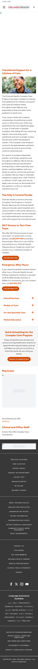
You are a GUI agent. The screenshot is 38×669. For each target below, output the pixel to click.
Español (28, 617)
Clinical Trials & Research (19, 568)
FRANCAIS (9, 606)
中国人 (15, 603)
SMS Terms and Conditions (19, 641)
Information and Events (19, 520)
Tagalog (11, 621)
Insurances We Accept (19, 511)
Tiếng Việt (26, 621)
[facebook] (11, 584)
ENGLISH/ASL (24, 603)
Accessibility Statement (19, 645)
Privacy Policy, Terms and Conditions (19, 636)
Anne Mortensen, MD (11, 419)
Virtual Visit (18, 477)
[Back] (4, 7)
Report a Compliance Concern (19, 650)
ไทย (18, 621)
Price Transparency (19, 533)
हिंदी (6, 614)
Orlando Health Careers (19, 559)
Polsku (29, 614)
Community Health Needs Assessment (19, 529)
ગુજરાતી (7, 610)
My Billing (19, 486)
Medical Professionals (19, 563)
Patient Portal (19, 468)
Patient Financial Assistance (19, 525)
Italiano (13, 614)
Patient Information (19, 516)
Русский (19, 617)
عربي (9, 603)
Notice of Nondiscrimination (19, 632)
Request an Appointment (19, 473)
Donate (19, 572)
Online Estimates (19, 481)
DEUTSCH (18, 606)
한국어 (21, 614)
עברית (30, 610)
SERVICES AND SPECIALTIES (19, 507)
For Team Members (19, 555)
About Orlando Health (19, 503)
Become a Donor (19, 490)
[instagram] (21, 584)
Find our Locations (19, 459)
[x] (16, 584)
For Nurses (19, 550)
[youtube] (27, 584)
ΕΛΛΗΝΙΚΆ (28, 606)
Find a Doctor (19, 464)
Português (9, 617)
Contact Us (19, 546)
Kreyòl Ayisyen (18, 610)
